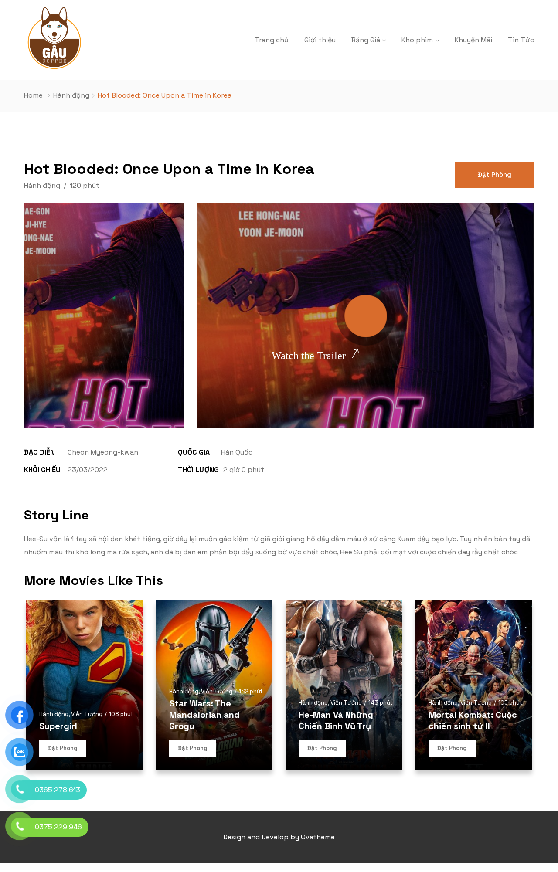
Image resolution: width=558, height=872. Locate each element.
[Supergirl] (84, 685)
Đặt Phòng (494, 174)
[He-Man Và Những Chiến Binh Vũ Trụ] (344, 685)
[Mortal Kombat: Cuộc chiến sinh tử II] (473, 685)
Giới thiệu (320, 39)
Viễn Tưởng (86, 714)
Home (33, 95)
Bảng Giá (365, 39)
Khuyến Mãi (473, 39)
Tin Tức (521, 39)
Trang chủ (272, 39)
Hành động (71, 95)
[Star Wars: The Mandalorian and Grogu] (214, 685)
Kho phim (417, 39)
